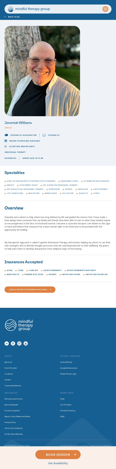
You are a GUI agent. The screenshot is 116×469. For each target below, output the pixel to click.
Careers (8, 380)
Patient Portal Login (68, 374)
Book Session (58, 455)
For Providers (65, 405)
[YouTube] (26, 343)
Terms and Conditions (14, 428)
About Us (8, 362)
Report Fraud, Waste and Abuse (17, 416)
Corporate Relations (13, 385)
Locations (9, 374)
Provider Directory (67, 410)
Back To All (14, 17)
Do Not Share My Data (14, 434)
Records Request (11, 405)
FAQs (62, 416)
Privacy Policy (10, 422)
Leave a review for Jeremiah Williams (28, 289)
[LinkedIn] (7, 343)
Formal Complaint (12, 410)
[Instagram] (19, 343)
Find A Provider (11, 368)
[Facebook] (13, 343)
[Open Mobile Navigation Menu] (105, 9)
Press (62, 399)
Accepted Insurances (68, 368)
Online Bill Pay (66, 362)
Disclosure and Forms (13, 399)
